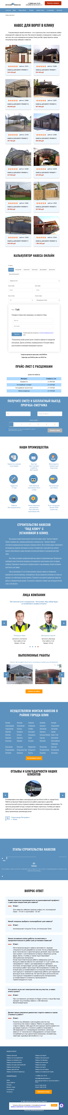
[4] (46, 424)
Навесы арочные (12, 1055)
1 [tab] (30, 646)
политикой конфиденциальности (46, 333)
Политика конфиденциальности (34, 1110)
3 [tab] (35, 646)
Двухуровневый (43, 269)
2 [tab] (32, 646)
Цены (14, 10)
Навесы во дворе (40, 1064)
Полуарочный (18, 269)
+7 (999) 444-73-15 (34, 3)
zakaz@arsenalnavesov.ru (34, 4)
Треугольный (34, 269)
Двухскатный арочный (14, 274)
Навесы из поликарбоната (15, 1057)
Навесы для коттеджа (42, 1069)
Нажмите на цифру (34, 420)
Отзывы (31, 10)
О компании (50, 10)
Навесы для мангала (41, 1062)
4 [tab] (37, 646)
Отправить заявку (55, 430)
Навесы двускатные (13, 1069)
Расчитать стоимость (53, 3)
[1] (21, 424)
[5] (55, 424)
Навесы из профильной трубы (44, 1071)
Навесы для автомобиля (14, 1062)
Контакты (59, 10)
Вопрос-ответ (40, 10)
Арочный (11, 269)
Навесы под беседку (41, 1060)
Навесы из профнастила (14, 1060)
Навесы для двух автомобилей (16, 1064)
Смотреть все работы (34, 691)
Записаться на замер (44, 1092)
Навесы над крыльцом (42, 1057)
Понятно (54, 1105)
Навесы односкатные (13, 1067)
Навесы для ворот (40, 1055)
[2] (30, 424)
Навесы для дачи (40, 1067)
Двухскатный (52, 269)
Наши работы (22, 10)
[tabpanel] (20, 627)
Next (63, 623)
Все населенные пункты (34, 758)
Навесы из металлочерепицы (16, 1071)
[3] (38, 424)
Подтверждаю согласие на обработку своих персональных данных (21, 429)
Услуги (8, 10)
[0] (13, 424)
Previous (4, 623)
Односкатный (26, 269)
